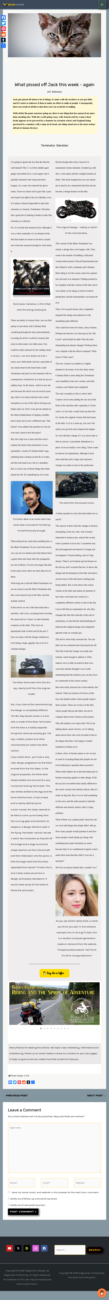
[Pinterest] (3, 29)
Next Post (96, 1095)
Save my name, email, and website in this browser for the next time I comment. (55, 1192)
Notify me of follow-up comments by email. (33, 1198)
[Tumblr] (3, 40)
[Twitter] (3, 23)
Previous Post (15, 1095)
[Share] (3, 45)
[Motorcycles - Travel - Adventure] (55, 1003)
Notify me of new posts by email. (28, 1205)
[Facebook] (3, 17)
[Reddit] (3, 34)
